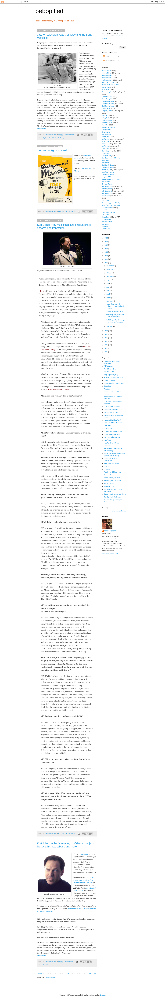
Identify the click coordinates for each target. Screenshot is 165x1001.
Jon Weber (105, 224)
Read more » (41, 128)
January (109, 326)
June (108, 287)
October (110, 273)
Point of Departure (110, 475)
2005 (106, 352)
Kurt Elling (85, 854)
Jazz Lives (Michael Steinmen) (114, 423)
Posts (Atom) (50, 977)
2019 (106, 238)
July (108, 284)
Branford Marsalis (108, 172)
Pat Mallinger (106, 170)
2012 (106, 263)
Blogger (103, 995)
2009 (106, 338)
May (108, 291)
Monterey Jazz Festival (111, 463)
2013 (106, 259)
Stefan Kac (105, 144)
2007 (106, 345)
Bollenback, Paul (107, 92)
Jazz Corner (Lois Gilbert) (112, 407)
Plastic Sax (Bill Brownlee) (113, 472)
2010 (106, 334)
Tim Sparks (105, 215)
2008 (106, 341)
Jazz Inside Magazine (111, 409)
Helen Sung (106, 217)
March (109, 298)
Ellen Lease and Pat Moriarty (111, 158)
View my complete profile (110, 554)
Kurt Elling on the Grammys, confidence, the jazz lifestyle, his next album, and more (65, 845)
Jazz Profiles (108, 429)
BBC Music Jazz (109, 372)
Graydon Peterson (108, 184)
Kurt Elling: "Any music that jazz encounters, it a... (115, 316)
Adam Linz (105, 163)
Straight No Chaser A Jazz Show (115, 494)
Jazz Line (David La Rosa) (112, 420)
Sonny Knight (106, 156)
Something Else (109, 486)
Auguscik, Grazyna (108, 82)
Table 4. (78, 171)
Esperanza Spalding (108, 212)
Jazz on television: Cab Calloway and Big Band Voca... (115, 306)
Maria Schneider (107, 208)
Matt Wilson (106, 229)
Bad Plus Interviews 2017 (110, 85)
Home (67, 973)
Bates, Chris (106, 87)
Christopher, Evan (108, 101)
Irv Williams (106, 227)
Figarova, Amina (107, 123)
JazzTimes (107, 440)
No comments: (70, 134)
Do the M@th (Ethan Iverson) (114, 383)
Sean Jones (105, 141)
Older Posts (92, 973)
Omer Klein (105, 153)
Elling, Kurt (105, 116)
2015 (106, 252)
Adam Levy (105, 160)
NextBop (107, 466)
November (110, 269)
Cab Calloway (59, 138)
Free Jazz (107, 389)
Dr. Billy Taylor (106, 219)
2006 (106, 348)
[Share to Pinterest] (91, 135)
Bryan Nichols (106, 182)
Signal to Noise (109, 483)
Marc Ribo (105, 201)
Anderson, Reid (107, 75)
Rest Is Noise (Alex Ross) (112, 478)
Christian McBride (108, 165)
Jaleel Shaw (106, 210)
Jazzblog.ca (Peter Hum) (112, 434)
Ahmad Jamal (106, 134)
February (110, 301)
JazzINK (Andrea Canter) (112, 437)
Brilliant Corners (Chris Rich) (113, 378)
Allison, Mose (106, 71)
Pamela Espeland (110, 531)
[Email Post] (77, 134)
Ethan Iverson (106, 132)
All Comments (110, 61)
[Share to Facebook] (89, 135)
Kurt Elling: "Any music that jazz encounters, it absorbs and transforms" (64, 226)
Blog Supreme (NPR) (111, 375)
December (110, 266)
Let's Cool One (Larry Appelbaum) (111, 460)
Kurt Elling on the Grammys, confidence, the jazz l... (115, 321)
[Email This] (82, 135)
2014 (106, 256)
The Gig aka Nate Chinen (112, 497)
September (110, 276)
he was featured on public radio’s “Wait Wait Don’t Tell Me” (84, 880)
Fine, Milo (105, 125)
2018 (106, 242)
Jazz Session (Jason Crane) (113, 432)
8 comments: (69, 961)
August (109, 280)
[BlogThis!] (84, 135)
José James (105, 137)
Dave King (105, 149)
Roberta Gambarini (108, 127)
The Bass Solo (87, 168)
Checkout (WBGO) (110, 380)
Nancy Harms (106, 130)
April (108, 294)
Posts (107, 56)
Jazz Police (107, 426)
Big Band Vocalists (49, 138)
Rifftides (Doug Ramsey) (112, 481)
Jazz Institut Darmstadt (111, 412)
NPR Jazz (107, 469)
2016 (106, 249)
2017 (106, 245)
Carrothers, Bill (107, 97)
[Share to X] (87, 135)
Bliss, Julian (106, 90)
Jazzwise (107, 446)
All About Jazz (108, 366)
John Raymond (107, 186)
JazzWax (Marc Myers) (111, 443)
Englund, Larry (107, 120)
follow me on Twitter (119, 511)
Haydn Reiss (106, 196)
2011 (106, 331)
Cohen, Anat (106, 108)
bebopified (49, 11)
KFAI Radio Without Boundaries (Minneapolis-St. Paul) (114, 455)
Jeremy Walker (107, 222)
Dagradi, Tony (106, 111)
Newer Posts (42, 973)
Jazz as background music (52, 150)
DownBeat (107, 386)
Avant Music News (110, 369)
